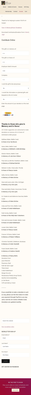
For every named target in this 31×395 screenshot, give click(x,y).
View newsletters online (8, 327)
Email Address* (5, 335)
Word (26, 32)
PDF (3, 35)
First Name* (5, 351)
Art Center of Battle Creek (6, 3)
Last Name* (5, 343)
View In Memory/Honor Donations (12, 27)
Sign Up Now (15, 390)
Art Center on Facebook (10, 367)
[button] (29, 10)
